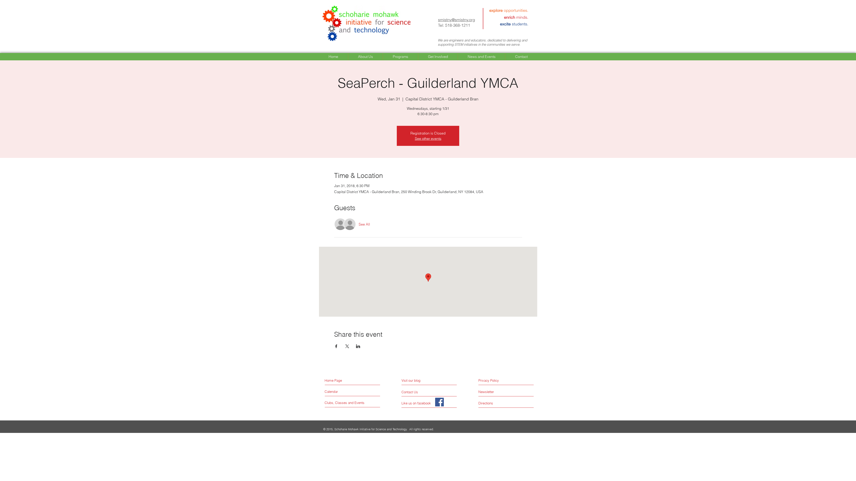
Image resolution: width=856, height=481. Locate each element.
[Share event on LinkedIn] (358, 346)
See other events (428, 138)
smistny (445, 19)
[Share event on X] (347, 346)
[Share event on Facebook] (336, 346)
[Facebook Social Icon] (439, 402)
